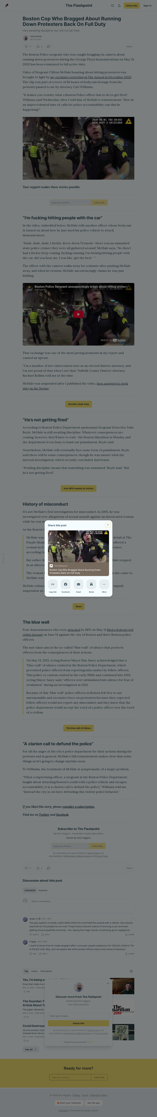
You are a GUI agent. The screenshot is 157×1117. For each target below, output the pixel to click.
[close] (107, 524)
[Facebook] (66, 584)
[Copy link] (53, 584)
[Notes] (91, 584)
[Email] (78, 584)
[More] (104, 584)
